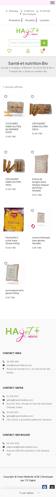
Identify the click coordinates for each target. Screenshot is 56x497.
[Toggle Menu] (52, 2)
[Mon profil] (28, 51)
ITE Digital (30, 480)
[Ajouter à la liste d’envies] (6, 96)
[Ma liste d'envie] (9, 51)
